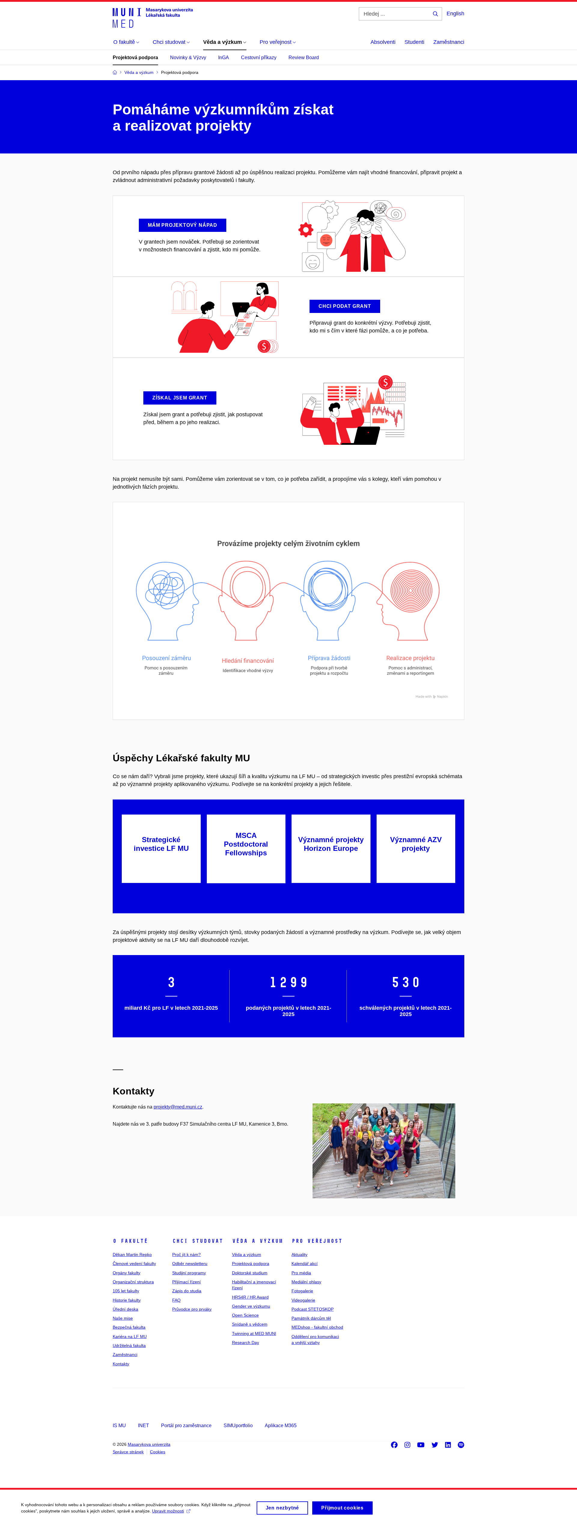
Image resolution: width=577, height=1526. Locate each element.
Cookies (157, 1451)
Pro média (301, 1272)
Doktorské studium (249, 1272)
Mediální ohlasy (306, 1281)
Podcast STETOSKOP (313, 1309)
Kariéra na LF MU (130, 1336)
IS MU (119, 1425)
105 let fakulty (126, 1290)
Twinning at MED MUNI (254, 1333)
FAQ (176, 1300)
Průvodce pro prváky (192, 1309)
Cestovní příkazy (258, 57)
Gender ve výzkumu (251, 1306)
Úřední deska (125, 1309)
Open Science (245, 1315)
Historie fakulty (127, 1300)
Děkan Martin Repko (132, 1254)
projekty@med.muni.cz (178, 1106)
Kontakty (121, 1363)
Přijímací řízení (186, 1281)
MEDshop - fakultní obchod (317, 1327)
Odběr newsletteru (189, 1263)
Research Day (245, 1342)
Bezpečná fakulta (129, 1327)
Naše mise (123, 1318)
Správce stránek (128, 1451)
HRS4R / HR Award (250, 1297)
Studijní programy (189, 1272)
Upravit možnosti (168, 1511)
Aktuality (299, 1254)
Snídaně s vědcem (249, 1324)
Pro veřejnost (317, 1241)
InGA (223, 57)
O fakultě (130, 1241)
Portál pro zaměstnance (186, 1425)
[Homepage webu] (153, 17)
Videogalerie (303, 1300)
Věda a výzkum (257, 1241)
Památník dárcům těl (311, 1318)
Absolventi (383, 42)
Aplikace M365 (281, 1425)
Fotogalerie (302, 1290)
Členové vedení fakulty (134, 1263)
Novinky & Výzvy (188, 57)
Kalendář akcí (305, 1263)
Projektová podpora (135, 57)
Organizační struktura (133, 1281)
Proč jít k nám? (186, 1254)
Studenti (414, 42)
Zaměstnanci (448, 42)
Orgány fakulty (126, 1272)
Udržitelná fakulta (129, 1345)
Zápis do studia (186, 1290)
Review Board (303, 57)
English (455, 14)
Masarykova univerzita (149, 1444)
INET (143, 1425)
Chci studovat (197, 1241)
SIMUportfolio (238, 1425)
